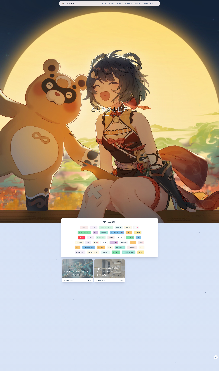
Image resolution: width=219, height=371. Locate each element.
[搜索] (156, 3)
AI (90, 280)
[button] (216, 357)
